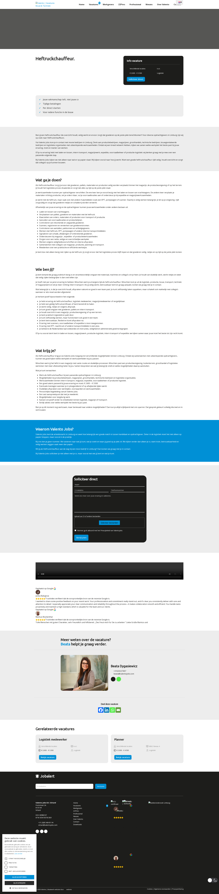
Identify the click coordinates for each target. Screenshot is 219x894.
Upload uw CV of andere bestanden (96, 44)
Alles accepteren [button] (19, 877)
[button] (19, 888)
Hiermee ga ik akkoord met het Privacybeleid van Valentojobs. (108, 71)
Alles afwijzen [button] (19, 883)
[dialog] (19, 863)
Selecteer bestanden (109, 55)
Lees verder (18, 854)
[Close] (133, 2)
